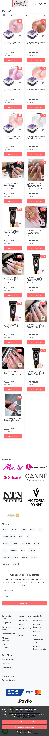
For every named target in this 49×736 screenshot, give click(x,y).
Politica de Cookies (6, 646)
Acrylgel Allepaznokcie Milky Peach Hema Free (12, 137)
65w (21, 536)
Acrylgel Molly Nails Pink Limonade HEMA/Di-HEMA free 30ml (35, 233)
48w (40, 530)
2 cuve (23, 530)
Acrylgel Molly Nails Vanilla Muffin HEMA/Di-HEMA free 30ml (36, 373)
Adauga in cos (12, 60)
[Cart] (45, 4)
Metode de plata (24, 628)
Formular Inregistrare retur (39, 647)
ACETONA (26, 543)
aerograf (6, 564)
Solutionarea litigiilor (38, 640)
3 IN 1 (32, 530)
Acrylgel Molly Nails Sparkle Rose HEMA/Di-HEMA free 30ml (36, 326)
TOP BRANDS (8, 659)
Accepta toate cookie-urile (24, 722)
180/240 (14, 530)
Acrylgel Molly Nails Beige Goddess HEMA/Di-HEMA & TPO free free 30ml (12, 186)
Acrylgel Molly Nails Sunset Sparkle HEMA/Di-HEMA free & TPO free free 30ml (12, 374)
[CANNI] (36, 477)
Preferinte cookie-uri (24, 732)
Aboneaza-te (24, 603)
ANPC (35, 635)
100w (5, 530)
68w (28, 536)
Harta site (37, 631)
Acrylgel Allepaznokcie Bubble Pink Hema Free (13, 43)
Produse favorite (8, 680)
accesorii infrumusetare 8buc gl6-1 (15, 543)
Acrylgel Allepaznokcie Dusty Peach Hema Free (36, 91)
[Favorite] (40, 4)
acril (4, 550)
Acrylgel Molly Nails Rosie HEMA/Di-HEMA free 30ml (12, 326)
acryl (23, 550)
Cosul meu (22, 624)
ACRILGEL (13, 550)
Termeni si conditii (6, 628)
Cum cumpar (22, 620)
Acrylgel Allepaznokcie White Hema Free (36, 137)
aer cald (34, 557)
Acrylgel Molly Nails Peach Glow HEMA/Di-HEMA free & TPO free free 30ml (12, 233)
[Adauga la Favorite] (20, 36)
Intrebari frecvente (37, 625)
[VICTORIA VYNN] (36, 496)
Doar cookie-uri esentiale (24, 727)
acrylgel (32, 550)
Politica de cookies (16, 714)
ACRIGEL (37, 543)
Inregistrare (6, 668)
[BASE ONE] (13, 477)
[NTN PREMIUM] (13, 497)
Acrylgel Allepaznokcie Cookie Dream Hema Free (36, 44)
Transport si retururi (22, 634)
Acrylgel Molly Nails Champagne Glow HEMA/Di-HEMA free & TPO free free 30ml (35, 186)
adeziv (24, 557)
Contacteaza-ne (39, 620)
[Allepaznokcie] (36, 467)
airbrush (16, 564)
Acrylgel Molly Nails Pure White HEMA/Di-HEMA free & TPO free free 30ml (35, 280)
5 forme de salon (9, 536)
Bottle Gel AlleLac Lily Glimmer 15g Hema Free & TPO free (12, 420)
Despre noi (6, 623)
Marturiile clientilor (5, 639)
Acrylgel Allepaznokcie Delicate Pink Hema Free (12, 91)
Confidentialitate (8, 634)
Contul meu (6, 663)
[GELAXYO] (13, 515)
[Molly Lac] (13, 467)
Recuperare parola (9, 672)
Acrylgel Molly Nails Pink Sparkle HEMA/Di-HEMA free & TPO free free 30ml (12, 280)
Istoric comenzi (8, 676)
